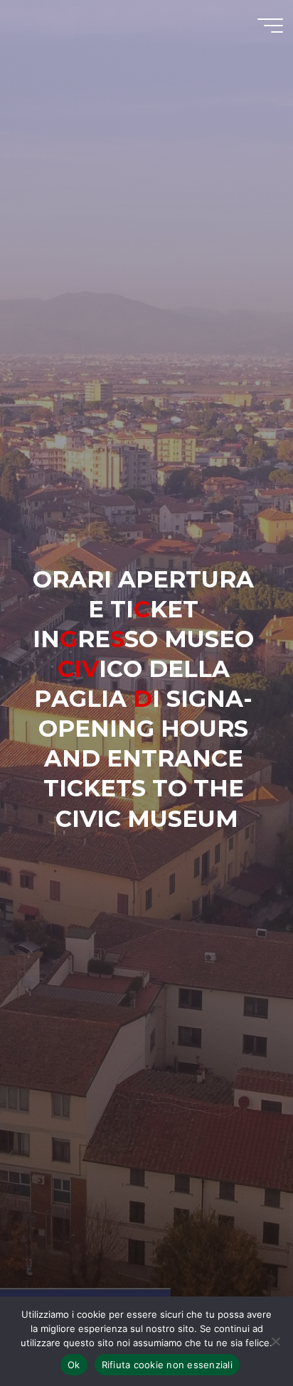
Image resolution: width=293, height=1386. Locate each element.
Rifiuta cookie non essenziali (167, 1364)
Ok (74, 1364)
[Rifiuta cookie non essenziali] (275, 1341)
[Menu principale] (270, 25)
